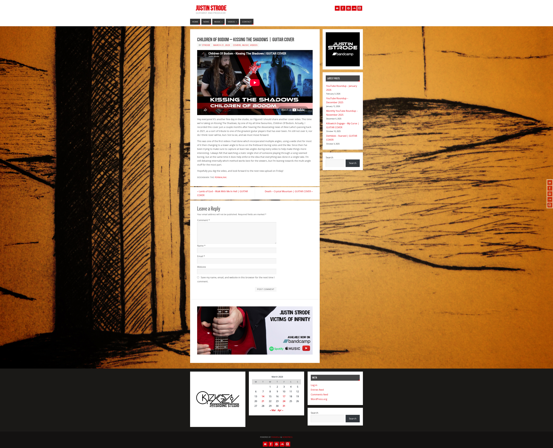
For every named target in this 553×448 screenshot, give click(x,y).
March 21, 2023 (221, 45)
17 (284, 396)
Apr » (280, 410)
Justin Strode (211, 8)
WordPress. (287, 437)
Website (201, 266)
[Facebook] (549, 188)
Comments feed (319, 394)
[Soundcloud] (549, 199)
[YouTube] (549, 182)
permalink (221, 177)
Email (201, 256)
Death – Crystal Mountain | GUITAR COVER (289, 191)
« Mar (273, 410)
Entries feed (317, 389)
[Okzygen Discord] (549, 205)
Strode (206, 45)
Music (245, 45)
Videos (253, 45)
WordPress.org (319, 399)
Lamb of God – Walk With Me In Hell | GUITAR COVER (222, 193)
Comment (203, 220)
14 (263, 396)
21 (263, 401)
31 (284, 405)
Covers (237, 45)
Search (329, 157)
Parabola (275, 437)
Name (201, 245)
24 (284, 401)
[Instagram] (549, 193)
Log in (314, 385)
